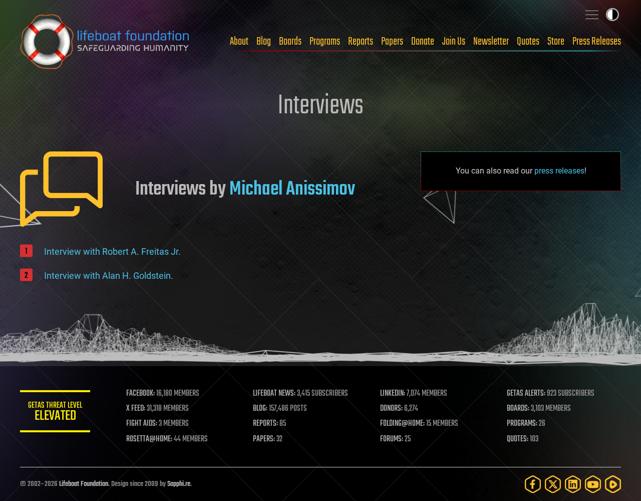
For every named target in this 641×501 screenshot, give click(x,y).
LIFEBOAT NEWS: (274, 393)
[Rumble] (613, 484)
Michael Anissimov (292, 190)
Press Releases (596, 42)
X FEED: (135, 408)
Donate (422, 42)
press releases (559, 171)
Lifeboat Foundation (83, 484)
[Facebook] (533, 484)
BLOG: (260, 408)
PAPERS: (264, 439)
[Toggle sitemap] (591, 14)
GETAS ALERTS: (526, 393)
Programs (324, 42)
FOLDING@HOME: (402, 423)
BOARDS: (518, 408)
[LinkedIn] (573, 484)
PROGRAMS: (522, 423)
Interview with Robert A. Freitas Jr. (112, 251)
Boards (290, 42)
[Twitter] (553, 484)
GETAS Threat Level (55, 413)
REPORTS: (265, 423)
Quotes (528, 42)
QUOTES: (517, 439)
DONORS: (391, 408)
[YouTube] (593, 484)
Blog (263, 42)
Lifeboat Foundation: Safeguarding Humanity (105, 41)
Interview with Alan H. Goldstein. (108, 275)
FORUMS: (391, 439)
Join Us (453, 42)
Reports (360, 42)
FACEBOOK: (140, 393)
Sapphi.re (178, 484)
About (239, 42)
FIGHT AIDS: (141, 423)
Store (555, 42)
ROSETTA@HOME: (149, 439)
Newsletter (491, 42)
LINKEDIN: (392, 393)
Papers (392, 42)
